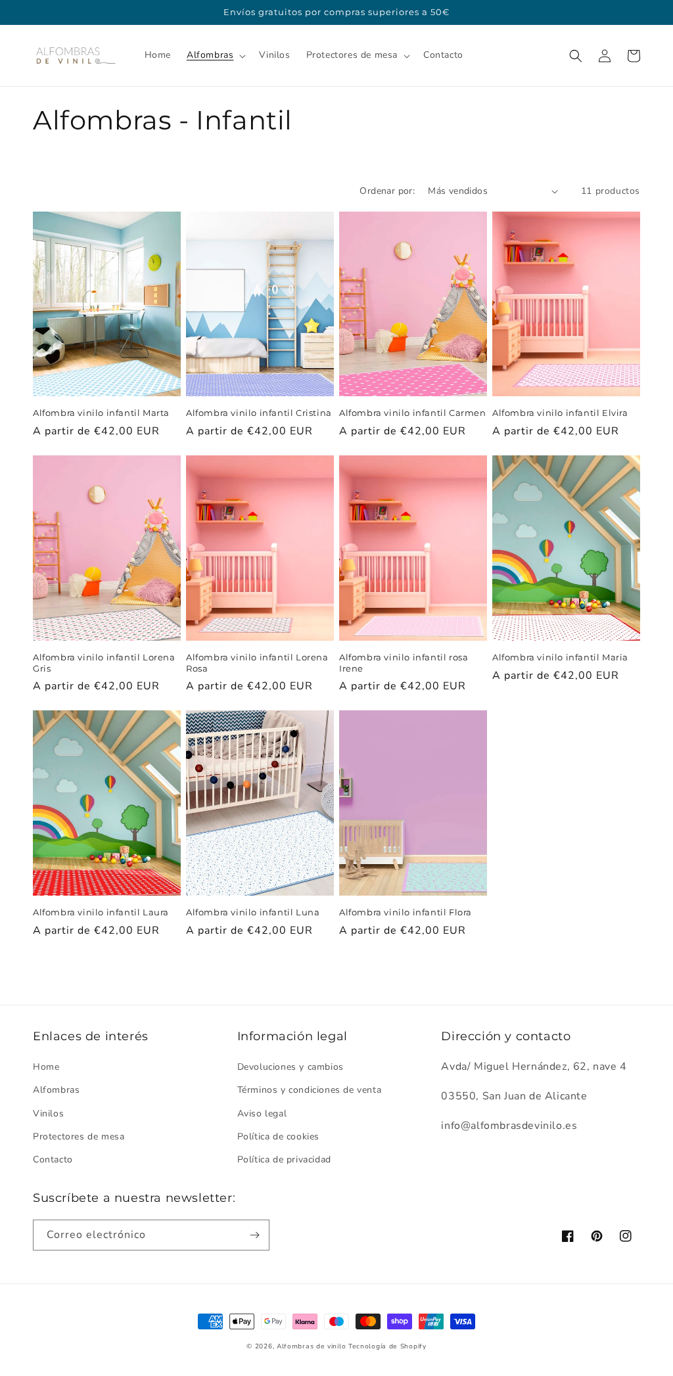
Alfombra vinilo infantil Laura (101, 912)
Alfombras (56, 1090)
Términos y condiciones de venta (309, 1090)
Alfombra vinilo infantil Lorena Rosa (257, 663)
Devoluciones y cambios (290, 1067)
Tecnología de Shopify (387, 1346)
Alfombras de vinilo (311, 1346)
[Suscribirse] (254, 1235)
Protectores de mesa (78, 1136)
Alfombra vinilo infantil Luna (252, 912)
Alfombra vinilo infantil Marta (101, 412)
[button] (215, 55)
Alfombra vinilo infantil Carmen (412, 412)
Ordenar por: (387, 191)
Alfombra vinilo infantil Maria (560, 657)
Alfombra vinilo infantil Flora (405, 912)
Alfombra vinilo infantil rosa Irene (403, 663)
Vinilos (48, 1113)
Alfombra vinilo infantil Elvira (560, 412)
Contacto (53, 1159)
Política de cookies (278, 1136)
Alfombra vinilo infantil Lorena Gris (104, 663)
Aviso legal (262, 1113)
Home (46, 1067)
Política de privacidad (284, 1159)
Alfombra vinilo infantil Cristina (259, 412)
